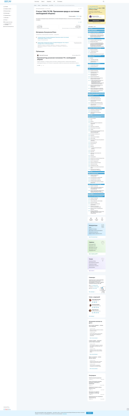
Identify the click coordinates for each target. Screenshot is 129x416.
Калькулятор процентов (93, 232)
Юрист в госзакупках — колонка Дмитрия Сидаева (95, 357)
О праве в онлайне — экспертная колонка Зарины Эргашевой (95, 341)
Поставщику (59, 1)
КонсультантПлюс (92, 261)
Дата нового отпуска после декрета (96, 230)
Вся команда (91, 316)
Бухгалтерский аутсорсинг (94, 262)
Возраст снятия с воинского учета (95, 233)
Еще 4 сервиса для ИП (93, 253)
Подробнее (65, 413)
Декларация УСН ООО (93, 247)
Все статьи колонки (93, 338)
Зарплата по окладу (93, 229)
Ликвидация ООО (92, 250)
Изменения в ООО (92, 245)
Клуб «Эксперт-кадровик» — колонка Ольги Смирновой (96, 326)
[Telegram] (4, 409)
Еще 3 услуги (91, 270)
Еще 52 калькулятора (93, 237)
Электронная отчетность (93, 265)
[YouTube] (6, 409)
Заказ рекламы (92, 267)
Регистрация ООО (92, 244)
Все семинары (91, 291)
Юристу (43, 1)
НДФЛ (90, 227)
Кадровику (49, 1)
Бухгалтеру (37, 1)
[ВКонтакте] (9, 409)
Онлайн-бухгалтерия (93, 264)
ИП (54, 1)
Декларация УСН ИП (93, 248)
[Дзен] (8, 409)
